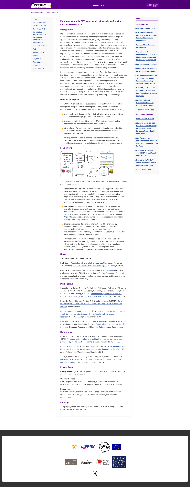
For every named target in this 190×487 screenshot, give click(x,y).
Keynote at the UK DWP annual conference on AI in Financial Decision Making (146, 162)
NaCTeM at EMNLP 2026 (145, 28)
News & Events (38, 52)
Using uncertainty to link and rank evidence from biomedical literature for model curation (91, 304)
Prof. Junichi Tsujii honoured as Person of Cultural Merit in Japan (144, 102)
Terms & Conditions (40, 46)
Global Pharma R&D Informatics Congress (90, 266)
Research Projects (44, 12)
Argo (66, 217)
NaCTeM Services (39, 26)
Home (33, 12)
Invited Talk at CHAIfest (145, 119)
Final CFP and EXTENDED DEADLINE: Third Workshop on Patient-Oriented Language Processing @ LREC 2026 (146, 128)
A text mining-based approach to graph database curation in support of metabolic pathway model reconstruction (93, 314)
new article (109, 270)
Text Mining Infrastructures (38, 33)
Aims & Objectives (39, 22)
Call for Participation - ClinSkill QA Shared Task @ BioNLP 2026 (146, 152)
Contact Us (37, 65)
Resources (37, 42)
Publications (37, 62)
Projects (36, 59)
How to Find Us (38, 68)
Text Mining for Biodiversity (38, 38)
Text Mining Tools (39, 29)
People (35, 55)
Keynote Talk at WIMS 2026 (146, 64)
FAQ (34, 49)
